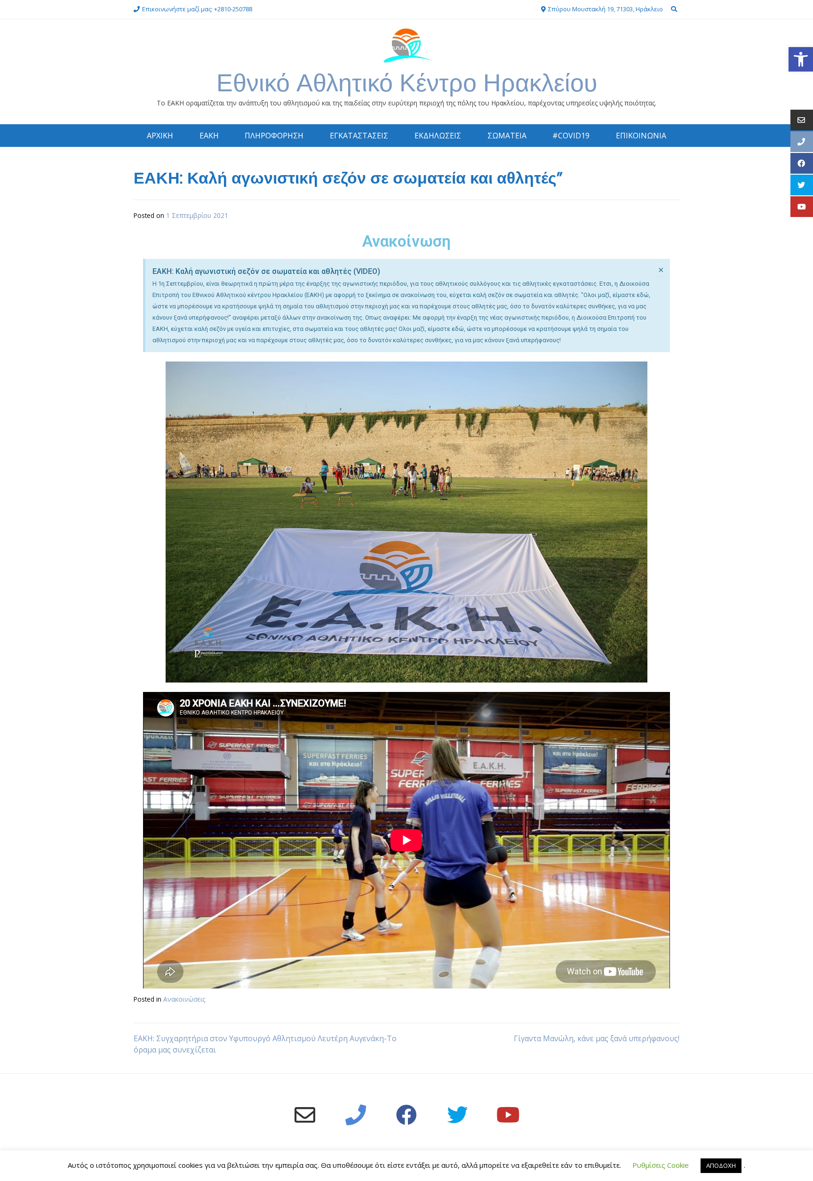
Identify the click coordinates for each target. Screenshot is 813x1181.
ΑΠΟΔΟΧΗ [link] (721, 1165)
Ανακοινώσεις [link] (184, 999)
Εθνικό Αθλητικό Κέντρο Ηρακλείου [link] (406, 82)
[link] (801, 59)
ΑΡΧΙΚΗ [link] (160, 135)
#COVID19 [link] (571, 135)
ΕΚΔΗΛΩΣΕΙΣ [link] (437, 135)
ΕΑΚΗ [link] (209, 135)
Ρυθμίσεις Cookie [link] (660, 1165)
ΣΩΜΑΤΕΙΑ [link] (506, 135)
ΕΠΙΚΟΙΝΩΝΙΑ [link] (641, 135)
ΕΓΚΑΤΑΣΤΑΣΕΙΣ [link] (359, 135)
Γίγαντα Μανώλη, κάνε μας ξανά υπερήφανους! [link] (596, 1038)
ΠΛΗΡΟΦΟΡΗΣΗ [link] (274, 135)
